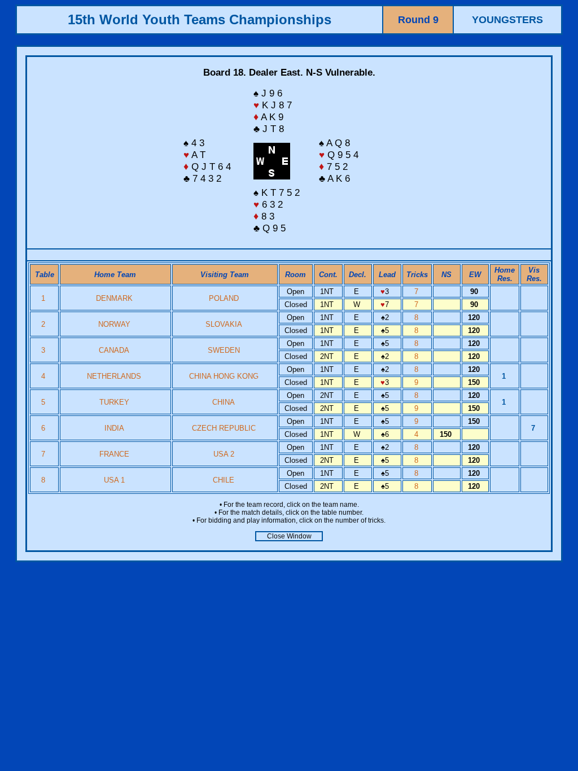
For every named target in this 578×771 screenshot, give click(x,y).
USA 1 (114, 480)
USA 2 (223, 454)
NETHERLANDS (114, 376)
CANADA (114, 350)
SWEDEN (224, 350)
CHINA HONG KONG (224, 376)
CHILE (223, 480)
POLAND (224, 298)
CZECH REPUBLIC (224, 428)
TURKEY (114, 402)
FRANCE (114, 454)
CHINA (223, 402)
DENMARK (114, 298)
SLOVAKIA (223, 324)
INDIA (114, 428)
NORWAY (114, 324)
